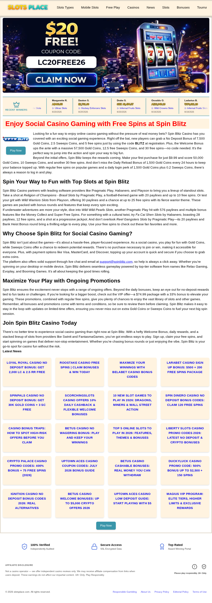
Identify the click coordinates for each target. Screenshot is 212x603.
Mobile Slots (90, 7)
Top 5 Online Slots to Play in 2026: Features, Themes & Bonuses (132, 433)
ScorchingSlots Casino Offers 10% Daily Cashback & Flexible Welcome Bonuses (79, 405)
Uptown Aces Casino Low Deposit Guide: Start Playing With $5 (132, 498)
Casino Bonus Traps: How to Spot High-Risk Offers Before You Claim (27, 435)
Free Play (113, 7)
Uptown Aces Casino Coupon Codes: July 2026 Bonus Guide (80, 465)
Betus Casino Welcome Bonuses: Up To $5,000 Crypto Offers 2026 (79, 501)
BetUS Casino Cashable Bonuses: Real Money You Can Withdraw (132, 468)
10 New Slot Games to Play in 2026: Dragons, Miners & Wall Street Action (132, 402)
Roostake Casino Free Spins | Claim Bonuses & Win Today (80, 367)
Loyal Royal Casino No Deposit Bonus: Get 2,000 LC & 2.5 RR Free (27, 367)
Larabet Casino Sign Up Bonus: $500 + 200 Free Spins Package (185, 367)
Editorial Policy (181, 591)
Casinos (133, 7)
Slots (165, 7)
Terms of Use (200, 591)
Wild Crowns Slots (160, 108)
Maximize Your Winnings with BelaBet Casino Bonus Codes (132, 369)
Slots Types (65, 7)
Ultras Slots (57, 108)
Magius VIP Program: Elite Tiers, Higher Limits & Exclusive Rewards (185, 501)
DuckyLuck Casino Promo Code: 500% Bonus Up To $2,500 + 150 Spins (185, 468)
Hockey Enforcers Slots (90, 108)
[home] (27, 13)
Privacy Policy (162, 591)
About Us (145, 591)
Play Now (16, 150)
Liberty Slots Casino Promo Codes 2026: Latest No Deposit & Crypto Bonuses (185, 435)
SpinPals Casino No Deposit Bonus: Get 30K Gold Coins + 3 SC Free (27, 402)
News (151, 7)
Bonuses (183, 7)
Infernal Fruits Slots (126, 108)
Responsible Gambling (125, 591)
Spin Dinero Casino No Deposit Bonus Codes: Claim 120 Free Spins (184, 400)
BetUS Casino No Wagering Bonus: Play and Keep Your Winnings (79, 435)
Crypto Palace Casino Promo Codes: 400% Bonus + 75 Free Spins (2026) (27, 468)
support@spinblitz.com (116, 261)
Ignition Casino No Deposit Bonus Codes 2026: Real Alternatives (27, 501)
